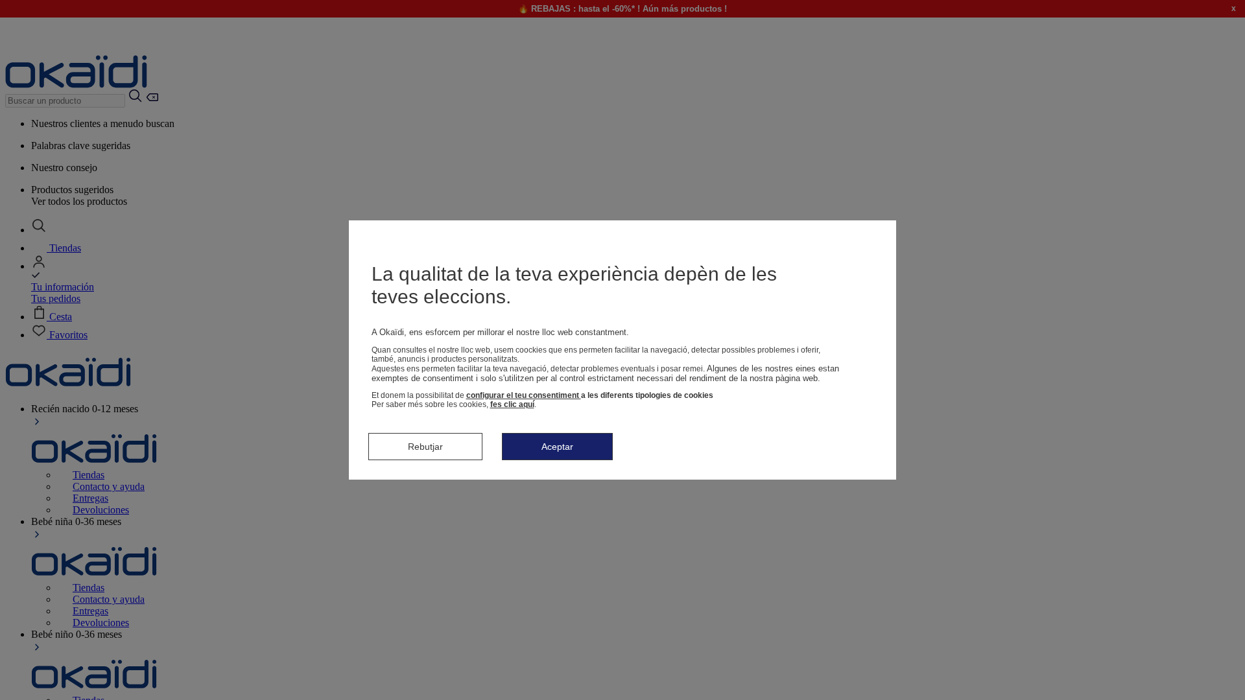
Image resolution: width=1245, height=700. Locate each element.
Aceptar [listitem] (557, 446)
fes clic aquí (512, 404)
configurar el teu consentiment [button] (523, 395)
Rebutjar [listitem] (425, 446)
